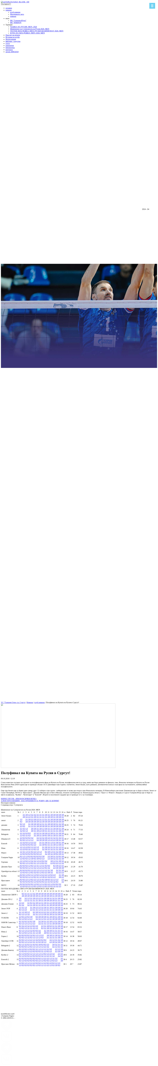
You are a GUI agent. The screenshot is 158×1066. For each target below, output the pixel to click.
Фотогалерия (11, 39)
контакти (9, 50)
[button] (79, 684)
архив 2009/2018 (12, 52)
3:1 (24, 815)
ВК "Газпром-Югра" (18, 21)
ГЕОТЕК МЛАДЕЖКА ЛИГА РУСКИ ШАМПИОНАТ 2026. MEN (36, 31)
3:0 (24, 817)
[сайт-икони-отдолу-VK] (6, 1041)
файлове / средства (13, 41)
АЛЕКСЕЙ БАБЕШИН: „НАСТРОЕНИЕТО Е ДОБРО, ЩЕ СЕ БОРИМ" (30, 801)
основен (9, 8)
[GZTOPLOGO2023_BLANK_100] (15, 2)
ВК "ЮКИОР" (16, 23)
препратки (10, 45)
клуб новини (15, 12)
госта (8, 43)
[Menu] (152, 6)
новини (9, 10)
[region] (79, 372)
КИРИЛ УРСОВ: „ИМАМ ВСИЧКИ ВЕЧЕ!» (19, 799)
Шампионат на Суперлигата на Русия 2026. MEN (29, 29)
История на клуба (13, 37)
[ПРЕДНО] (6, 1029)
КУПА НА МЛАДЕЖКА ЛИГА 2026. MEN (27, 33)
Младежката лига (17, 14)
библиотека (10, 48)
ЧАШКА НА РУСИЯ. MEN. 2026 (23, 27)
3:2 (26, 817)
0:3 (21, 821)
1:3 (29, 815)
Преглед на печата (13, 35)
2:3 (29, 817)
